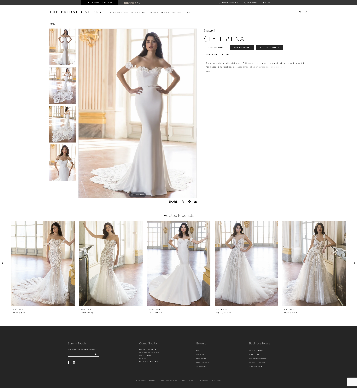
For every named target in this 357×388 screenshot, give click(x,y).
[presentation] (43, 263)
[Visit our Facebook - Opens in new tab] (68, 362)
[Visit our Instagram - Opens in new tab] (74, 362)
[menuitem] (118, 12)
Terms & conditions (168, 380)
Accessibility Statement (210, 380)
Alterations (201, 366)
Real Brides (201, 358)
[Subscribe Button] (96, 354)
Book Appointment (242, 47)
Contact (143, 358)
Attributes (227, 54)
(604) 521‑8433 (145, 355)
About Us (200, 354)
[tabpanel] (62, 48)
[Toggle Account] (300, 11)
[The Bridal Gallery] (76, 12)
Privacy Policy (202, 362)
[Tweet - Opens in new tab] (183, 201)
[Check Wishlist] (305, 12)
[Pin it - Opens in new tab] (189, 201)
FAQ (198, 350)
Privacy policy (188, 380)
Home (52, 24)
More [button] (208, 71)
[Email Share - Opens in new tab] (195, 201)
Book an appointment (148, 361)
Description (212, 54)
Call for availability (269, 47)
